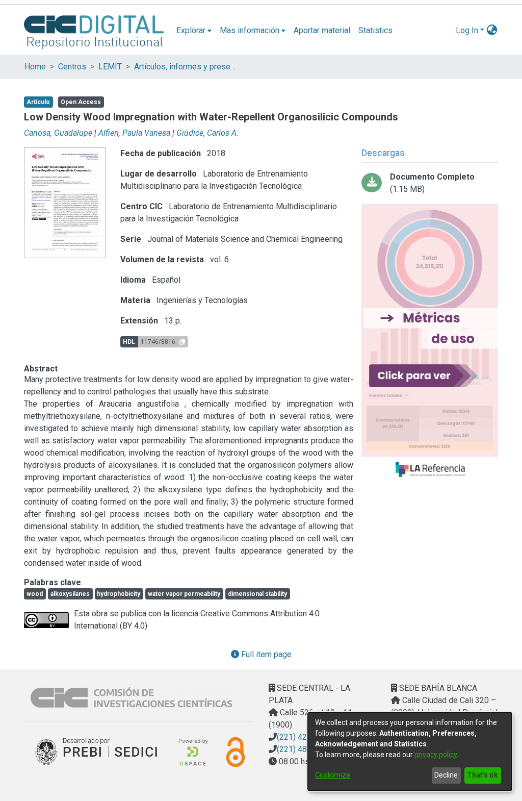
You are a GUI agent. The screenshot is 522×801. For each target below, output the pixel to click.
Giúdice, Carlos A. (207, 133)
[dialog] (410, 751)
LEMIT (110, 66)
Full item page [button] (265, 654)
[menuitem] (194, 30)
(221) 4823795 (303, 749)
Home (35, 66)
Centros (72, 66)
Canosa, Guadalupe (58, 133)
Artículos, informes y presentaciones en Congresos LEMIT (185, 66)
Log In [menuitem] (467, 30)
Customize (332, 775)
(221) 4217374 (303, 737)
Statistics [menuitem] (375, 30)
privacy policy (435, 754)
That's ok (482, 775)
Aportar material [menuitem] (322, 30)
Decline (446, 775)
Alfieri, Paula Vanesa (134, 133)
